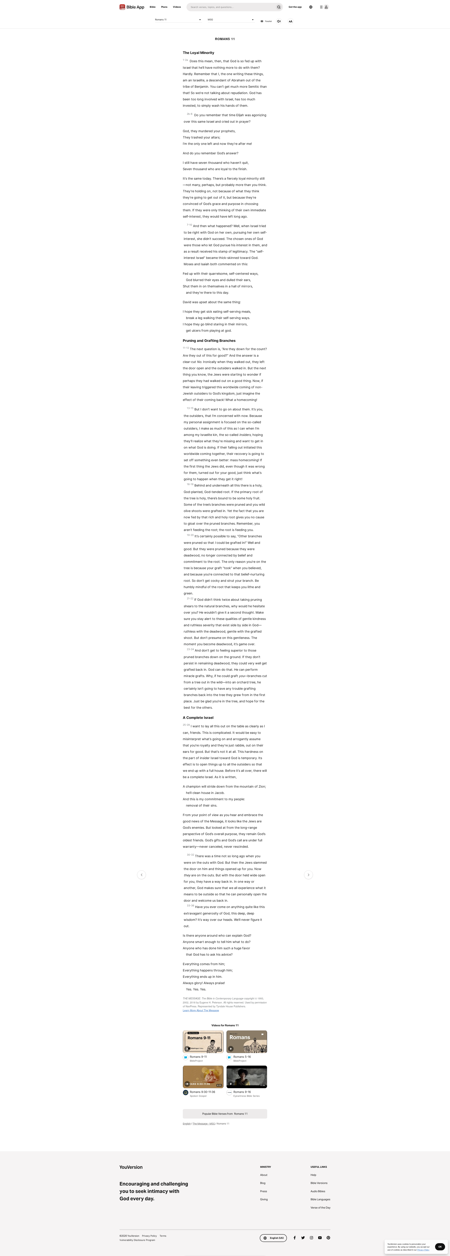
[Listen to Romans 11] (279, 21)
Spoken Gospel (198, 1095)
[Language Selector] (310, 7)
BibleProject (196, 1060)
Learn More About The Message (201, 1010)
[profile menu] (323, 7)
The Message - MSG (204, 1123)
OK (440, 1246)
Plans (164, 6)
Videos (177, 6)
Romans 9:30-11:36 (206, 1092)
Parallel (268, 21)
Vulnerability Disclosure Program (137, 1240)
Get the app (295, 6)
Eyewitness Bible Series (246, 1095)
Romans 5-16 (245, 1056)
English (187, 1123)
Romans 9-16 (246, 1092)
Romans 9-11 (202, 1056)
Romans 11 (160, 19)
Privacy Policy (149, 1235)
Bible (153, 6)
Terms (163, 1235)
